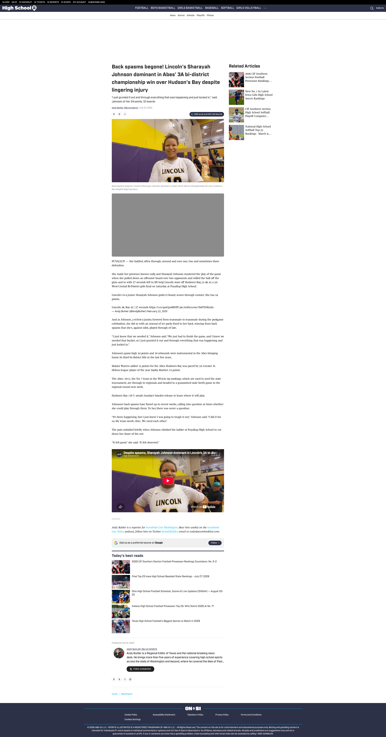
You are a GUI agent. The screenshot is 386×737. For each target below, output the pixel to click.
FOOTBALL (141, 8)
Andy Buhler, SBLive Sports (125, 108)
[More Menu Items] (265, 8)
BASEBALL (212, 8)
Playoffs (201, 15)
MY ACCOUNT (79, 2)
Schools (190, 15)
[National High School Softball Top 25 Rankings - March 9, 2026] (251, 132)
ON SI (14, 2)
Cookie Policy (131, 715)
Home (115, 694)
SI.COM (5, 2)
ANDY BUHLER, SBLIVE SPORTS (142, 649)
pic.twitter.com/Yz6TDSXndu (197, 307)
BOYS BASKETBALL (163, 8)
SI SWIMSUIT (25, 2)
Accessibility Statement (164, 715)
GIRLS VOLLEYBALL (248, 8)
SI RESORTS (53, 2)
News (172, 15)
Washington (126, 694)
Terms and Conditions (251, 715)
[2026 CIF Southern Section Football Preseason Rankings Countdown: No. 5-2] (251, 79)
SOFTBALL (227, 8)
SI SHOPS (66, 2)
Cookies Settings (133, 719)
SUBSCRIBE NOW (96, 2)
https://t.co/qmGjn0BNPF (164, 307)
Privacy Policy (222, 715)
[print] (130, 679)
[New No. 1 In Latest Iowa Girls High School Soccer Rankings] (251, 97)
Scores (181, 15)
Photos (210, 15)
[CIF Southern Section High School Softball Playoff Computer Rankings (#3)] (251, 114)
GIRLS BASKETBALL (190, 8)
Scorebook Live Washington (162, 527)
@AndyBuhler (170, 531)
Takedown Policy (195, 715)
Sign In (380, 8)
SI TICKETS (39, 2)
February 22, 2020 (157, 311)
